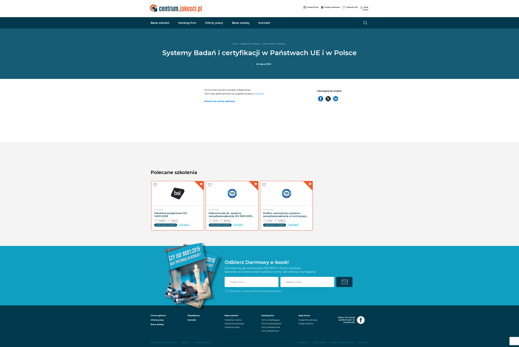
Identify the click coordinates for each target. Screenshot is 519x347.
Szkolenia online (232, 327)
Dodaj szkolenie (333, 7)
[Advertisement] (255, 8)
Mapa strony (363, 342)
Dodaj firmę (313, 7)
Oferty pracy (214, 22)
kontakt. (260, 93)
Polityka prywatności (202, 342)
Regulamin (185, 342)
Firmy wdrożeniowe (271, 327)
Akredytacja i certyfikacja (250, 44)
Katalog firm (187, 22)
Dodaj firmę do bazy (307, 320)
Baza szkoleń (160, 22)
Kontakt (264, 22)
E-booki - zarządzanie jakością (342, 342)
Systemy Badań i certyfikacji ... (275, 44)
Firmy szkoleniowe (270, 331)
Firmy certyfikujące (271, 320)
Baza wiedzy (241, 22)
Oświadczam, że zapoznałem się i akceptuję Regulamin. (255, 291)
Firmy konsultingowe (271, 323)
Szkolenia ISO (303, 342)
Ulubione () (352, 7)
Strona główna (158, 315)
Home (234, 44)
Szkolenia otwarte (233, 320)
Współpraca (194, 315)
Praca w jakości (320, 342)
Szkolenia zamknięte (234, 323)
